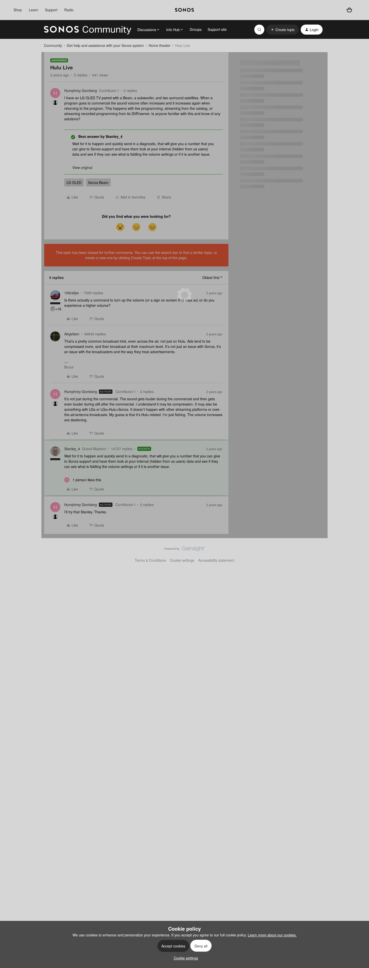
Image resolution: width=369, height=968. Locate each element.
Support (51, 9)
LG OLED (74, 182)
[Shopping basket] (349, 10)
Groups (196, 29)
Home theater (159, 45)
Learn (33, 9)
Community (53, 45)
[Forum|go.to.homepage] (87, 30)
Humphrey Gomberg (80, 90)
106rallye (71, 292)
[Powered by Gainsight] (184, 550)
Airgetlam (71, 333)
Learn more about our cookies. (272, 934)
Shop (18, 9)
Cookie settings (182, 560)
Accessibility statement (216, 560)
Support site (217, 29)
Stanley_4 (72, 448)
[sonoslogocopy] (184, 10)
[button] (282, 30)
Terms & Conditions (150, 560)
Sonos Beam (98, 182)
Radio (69, 9)
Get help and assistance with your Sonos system (105, 45)
